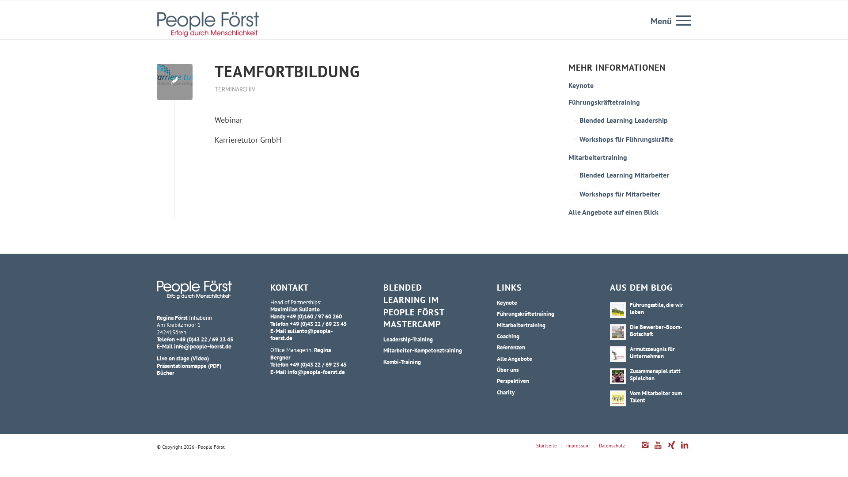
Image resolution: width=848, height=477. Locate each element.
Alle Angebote (514, 358)
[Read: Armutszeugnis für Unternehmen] (618, 354)
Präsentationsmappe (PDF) (189, 365)
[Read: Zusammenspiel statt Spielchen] (618, 376)
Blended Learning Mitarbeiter (624, 174)
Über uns (508, 369)
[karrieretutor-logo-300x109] (175, 82)
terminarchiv (235, 89)
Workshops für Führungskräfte (626, 139)
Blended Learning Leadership (623, 120)
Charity (506, 392)
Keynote (581, 85)
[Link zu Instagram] (644, 450)
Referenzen (511, 347)
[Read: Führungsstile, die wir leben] (618, 310)
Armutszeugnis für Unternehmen (652, 352)
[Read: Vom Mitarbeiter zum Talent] (618, 398)
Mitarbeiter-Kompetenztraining (422, 350)
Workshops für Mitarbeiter (619, 193)
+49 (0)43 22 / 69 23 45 (204, 339)
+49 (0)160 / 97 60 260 (314, 316)
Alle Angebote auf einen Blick (613, 212)
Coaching (508, 336)
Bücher (165, 372)
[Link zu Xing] (671, 450)
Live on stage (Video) (183, 358)
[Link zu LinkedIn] (684, 450)
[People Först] (208, 24)
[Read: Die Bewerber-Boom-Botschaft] (618, 332)
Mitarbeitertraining (597, 157)
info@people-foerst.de (202, 346)
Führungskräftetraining (604, 102)
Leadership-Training (408, 339)
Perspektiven (513, 380)
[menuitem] (680, 19)
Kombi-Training (402, 361)
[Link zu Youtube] (658, 450)
